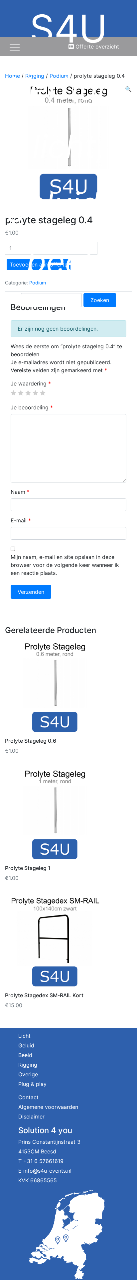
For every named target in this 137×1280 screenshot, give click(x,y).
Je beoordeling (32, 407)
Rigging (27, 1064)
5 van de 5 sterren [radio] (42, 392)
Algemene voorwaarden (48, 1107)
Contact (28, 1097)
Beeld (25, 1055)
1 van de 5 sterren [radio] (13, 392)
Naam (20, 491)
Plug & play (32, 1084)
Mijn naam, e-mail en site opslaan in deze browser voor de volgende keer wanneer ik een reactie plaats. (65, 565)
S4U (68, 142)
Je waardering (31, 383)
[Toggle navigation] (14, 46)
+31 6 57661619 (43, 1161)
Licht (24, 1035)
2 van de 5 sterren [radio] (20, 392)
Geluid (26, 1045)
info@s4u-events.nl (47, 1170)
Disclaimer (31, 1116)
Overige (28, 1074)
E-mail (21, 520)
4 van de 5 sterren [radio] (35, 392)
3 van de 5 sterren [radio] (28, 392)
